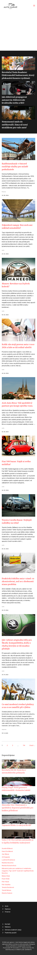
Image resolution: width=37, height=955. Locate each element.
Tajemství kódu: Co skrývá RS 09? (16, 825)
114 (24, 745)
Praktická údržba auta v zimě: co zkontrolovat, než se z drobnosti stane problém (18, 581)
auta (3, 250)
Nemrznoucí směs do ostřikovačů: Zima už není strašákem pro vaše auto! (15, 124)
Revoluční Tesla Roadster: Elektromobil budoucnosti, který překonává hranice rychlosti (18, 75)
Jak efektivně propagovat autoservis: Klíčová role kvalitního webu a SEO (14, 100)
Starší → (32, 745)
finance (4, 191)
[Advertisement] (18, 29)
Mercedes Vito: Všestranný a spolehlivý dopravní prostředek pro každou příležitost (17, 808)
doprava (4, 729)
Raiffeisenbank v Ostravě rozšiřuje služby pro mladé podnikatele (15, 166)
